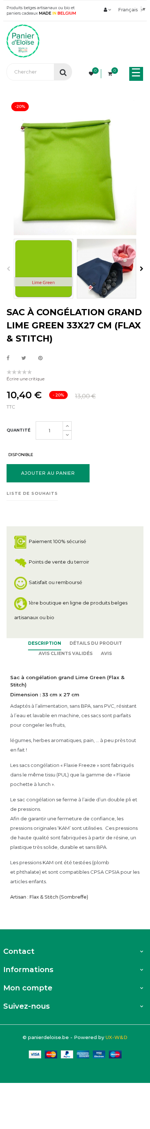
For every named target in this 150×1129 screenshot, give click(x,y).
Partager (8, 358)
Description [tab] (44, 643)
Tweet (23, 358)
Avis (106, 653)
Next (141, 268)
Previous (8, 268)
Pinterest (40, 358)
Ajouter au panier (48, 473)
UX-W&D (116, 1037)
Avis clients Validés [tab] (65, 653)
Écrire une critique (25, 378)
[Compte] (107, 9)
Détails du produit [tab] (96, 643)
